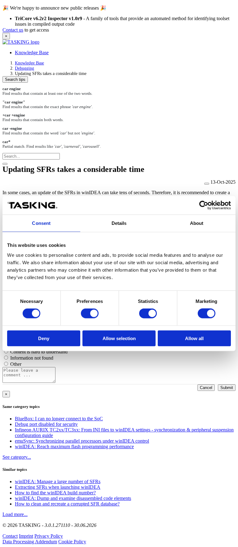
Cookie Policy (72, 541)
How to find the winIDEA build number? (55, 492)
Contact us (12, 30)
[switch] (90, 313)
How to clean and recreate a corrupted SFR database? (67, 503)
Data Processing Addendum (29, 541)
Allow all (194, 338)
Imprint (26, 536)
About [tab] (197, 223)
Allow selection (119, 338)
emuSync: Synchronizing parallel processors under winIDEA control (82, 441)
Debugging (24, 68)
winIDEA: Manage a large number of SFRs (57, 481)
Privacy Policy (48, 536)
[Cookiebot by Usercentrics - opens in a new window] (204, 205)
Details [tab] (119, 223)
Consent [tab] (41, 223)
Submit (226, 387)
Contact (10, 536)
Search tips (15, 79)
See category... (16, 457)
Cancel (206, 387)
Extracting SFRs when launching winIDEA (57, 487)
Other (15, 364)
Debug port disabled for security (46, 424)
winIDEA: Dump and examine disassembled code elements (73, 498)
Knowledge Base (32, 52)
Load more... (15, 514)
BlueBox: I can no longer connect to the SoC (59, 418)
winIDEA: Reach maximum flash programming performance (74, 446)
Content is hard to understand (39, 351)
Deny (43, 338)
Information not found (31, 358)
